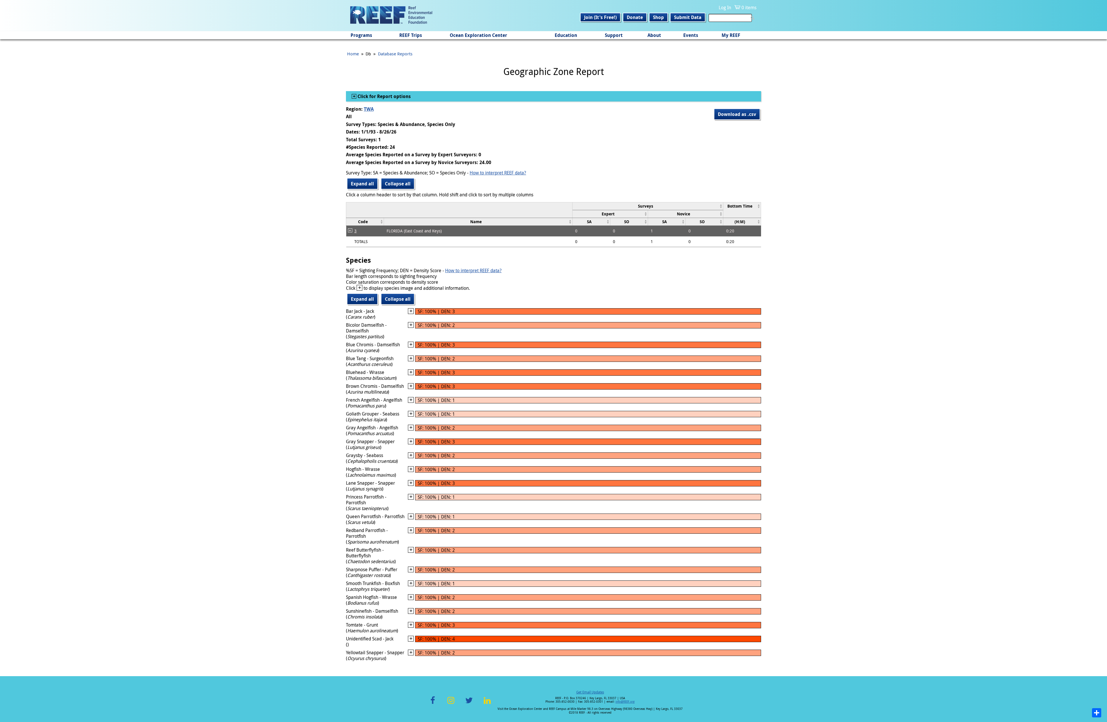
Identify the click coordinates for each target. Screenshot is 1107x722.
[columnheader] (647, 206)
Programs (361, 35)
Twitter (469, 703)
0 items (748, 7)
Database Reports (395, 54)
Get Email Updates (590, 692)
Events (690, 35)
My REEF (731, 35)
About (654, 35)
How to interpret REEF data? (498, 173)
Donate (635, 17)
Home (353, 54)
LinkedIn (487, 703)
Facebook (433, 703)
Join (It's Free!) (600, 17)
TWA (369, 109)
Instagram (451, 703)
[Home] (391, 15)
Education (566, 35)
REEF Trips (410, 35)
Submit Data (687, 17)
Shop (658, 17)
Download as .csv (737, 114)
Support (614, 35)
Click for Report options (383, 96)
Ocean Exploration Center (478, 35)
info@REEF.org (625, 702)
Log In (725, 7)
